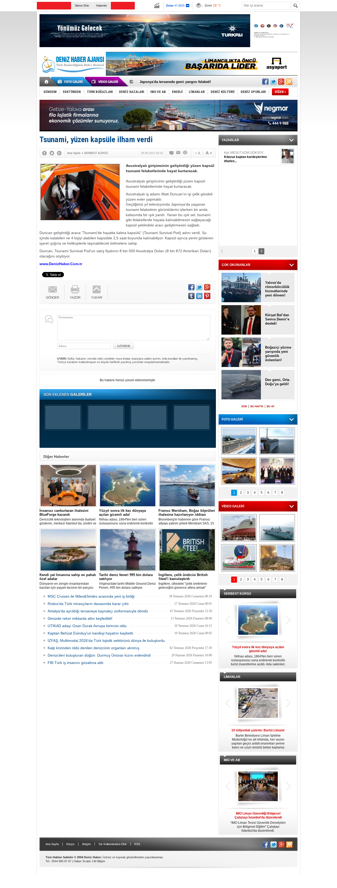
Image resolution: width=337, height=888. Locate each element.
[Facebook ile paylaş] (265, 81)
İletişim (86, 844)
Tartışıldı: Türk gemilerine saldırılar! (169, 84)
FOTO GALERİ (232, 419)
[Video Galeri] (105, 81)
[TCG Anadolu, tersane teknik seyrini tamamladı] (277, 528)
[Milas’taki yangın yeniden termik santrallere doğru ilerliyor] (277, 558)
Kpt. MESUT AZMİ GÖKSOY (245, 157)
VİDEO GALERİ (233, 506)
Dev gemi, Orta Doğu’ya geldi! (277, 382)
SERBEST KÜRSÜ (237, 594)
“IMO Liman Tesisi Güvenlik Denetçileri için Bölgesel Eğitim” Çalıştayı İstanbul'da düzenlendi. (258, 822)
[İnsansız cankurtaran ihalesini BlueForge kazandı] (68, 485)
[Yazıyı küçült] (197, 153)
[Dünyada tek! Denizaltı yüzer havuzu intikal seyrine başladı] (277, 441)
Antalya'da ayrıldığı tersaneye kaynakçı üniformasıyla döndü (98, 611)
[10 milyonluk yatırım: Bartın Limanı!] (258, 703)
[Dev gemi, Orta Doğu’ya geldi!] (241, 385)
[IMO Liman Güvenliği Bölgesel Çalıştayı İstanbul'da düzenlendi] (258, 786)
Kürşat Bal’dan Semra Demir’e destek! (277, 319)
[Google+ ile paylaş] (281, 81)
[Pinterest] (207, 296)
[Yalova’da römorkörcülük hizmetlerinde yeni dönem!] (241, 288)
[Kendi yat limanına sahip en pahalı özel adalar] (68, 550)
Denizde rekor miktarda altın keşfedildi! (80, 618)
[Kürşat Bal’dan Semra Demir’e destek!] (241, 320)
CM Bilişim (98, 861)
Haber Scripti (82, 861)
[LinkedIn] (199, 296)
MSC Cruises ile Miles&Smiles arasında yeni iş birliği (91, 596)
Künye (70, 844)
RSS (137, 844)
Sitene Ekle (82, 5)
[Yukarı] (97, 292)
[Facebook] (44, 153)
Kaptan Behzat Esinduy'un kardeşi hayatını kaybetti (90, 633)
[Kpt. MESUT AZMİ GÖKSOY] (288, 156)
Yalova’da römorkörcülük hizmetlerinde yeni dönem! (277, 289)
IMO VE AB (232, 760)
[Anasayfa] (46, 81)
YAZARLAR (230, 140)
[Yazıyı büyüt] (209, 153)
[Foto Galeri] (71, 81)
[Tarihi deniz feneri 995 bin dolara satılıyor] (127, 550)
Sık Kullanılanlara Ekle (112, 844)
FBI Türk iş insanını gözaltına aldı (75, 663)
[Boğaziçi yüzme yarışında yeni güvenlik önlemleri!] (241, 353)
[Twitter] (51, 153)
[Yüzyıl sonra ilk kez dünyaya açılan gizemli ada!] (127, 485)
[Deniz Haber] (72, 76)
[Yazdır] (185, 153)
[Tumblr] (191, 296)
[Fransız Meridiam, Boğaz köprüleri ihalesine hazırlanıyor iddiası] (187, 485)
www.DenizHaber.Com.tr (60, 264)
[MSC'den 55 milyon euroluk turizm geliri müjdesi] (239, 471)
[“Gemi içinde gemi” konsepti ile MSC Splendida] (239, 441)
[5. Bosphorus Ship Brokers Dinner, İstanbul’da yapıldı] (277, 471)
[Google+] (59, 153)
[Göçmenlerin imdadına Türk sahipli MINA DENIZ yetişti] (239, 558)
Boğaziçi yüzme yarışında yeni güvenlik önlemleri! (278, 353)
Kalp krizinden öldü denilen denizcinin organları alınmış (93, 648)
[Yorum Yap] (171, 153)
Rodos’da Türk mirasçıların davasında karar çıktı (88, 604)
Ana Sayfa (52, 844)
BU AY (271, 406)
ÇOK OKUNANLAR (236, 265)
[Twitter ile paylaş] (273, 81)
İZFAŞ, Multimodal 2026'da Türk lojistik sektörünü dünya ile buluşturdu (106, 640)
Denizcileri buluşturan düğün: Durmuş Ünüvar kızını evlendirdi (99, 655)
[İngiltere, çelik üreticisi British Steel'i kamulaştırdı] (187, 550)
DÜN (244, 406)
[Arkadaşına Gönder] (178, 153)
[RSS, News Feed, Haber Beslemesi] (289, 81)
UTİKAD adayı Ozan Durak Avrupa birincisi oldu (87, 626)
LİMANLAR (232, 677)
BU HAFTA (256, 406)
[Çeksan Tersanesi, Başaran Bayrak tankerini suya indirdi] (239, 528)
